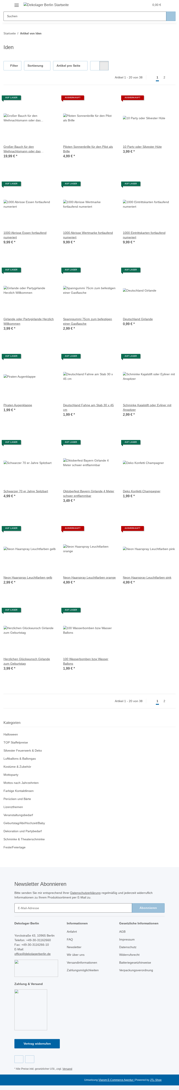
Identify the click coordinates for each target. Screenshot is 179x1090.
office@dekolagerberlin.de (32, 954)
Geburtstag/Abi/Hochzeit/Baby (24, 823)
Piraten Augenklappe (17, 405)
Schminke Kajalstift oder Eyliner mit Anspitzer (147, 407)
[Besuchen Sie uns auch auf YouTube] (29, 1059)
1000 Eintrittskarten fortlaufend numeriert (144, 235)
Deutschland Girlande (138, 319)
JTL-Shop (156, 1080)
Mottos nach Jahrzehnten (21, 782)
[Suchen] (171, 16)
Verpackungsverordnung (136, 970)
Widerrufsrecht (129, 954)
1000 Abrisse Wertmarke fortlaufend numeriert (88, 235)
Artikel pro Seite (68, 65)
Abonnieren (148, 908)
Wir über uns (75, 954)
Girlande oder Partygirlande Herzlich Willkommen (28, 321)
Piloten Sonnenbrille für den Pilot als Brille (88, 149)
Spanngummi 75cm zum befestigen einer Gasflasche (87, 321)
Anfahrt (72, 931)
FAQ (70, 939)
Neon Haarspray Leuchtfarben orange (89, 577)
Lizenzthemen (13, 807)
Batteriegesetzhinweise (135, 962)
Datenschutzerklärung (85, 893)
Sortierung (35, 65)
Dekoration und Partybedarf (22, 831)
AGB (122, 931)
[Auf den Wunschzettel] (48, 99)
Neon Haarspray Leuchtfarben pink (147, 577)
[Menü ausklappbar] (16, 3)
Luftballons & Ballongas (19, 758)
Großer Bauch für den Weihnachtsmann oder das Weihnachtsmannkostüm (22, 149)
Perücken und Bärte (17, 799)
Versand (67, 1068)
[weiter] (172, 77)
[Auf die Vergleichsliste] (37, 99)
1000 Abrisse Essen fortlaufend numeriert (24, 235)
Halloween (10, 734)
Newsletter (74, 947)
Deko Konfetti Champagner (141, 491)
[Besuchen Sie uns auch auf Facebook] (18, 1059)
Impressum (127, 939)
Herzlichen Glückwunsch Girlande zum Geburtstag (26, 661)
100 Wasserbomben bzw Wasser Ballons (85, 661)
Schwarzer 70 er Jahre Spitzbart (25, 491)
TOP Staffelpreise (15, 742)
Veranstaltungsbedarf (18, 815)
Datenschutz (127, 947)
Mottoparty (10, 774)
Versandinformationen (82, 962)
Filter (13, 65)
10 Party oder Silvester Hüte (142, 146)
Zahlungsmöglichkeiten (83, 970)
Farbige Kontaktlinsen (18, 791)
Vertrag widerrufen (37, 1043)
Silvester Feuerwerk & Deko (22, 750)
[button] (129, 4)
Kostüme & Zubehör (17, 766)
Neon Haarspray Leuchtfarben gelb (27, 577)
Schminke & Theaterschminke (24, 839)
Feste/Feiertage (14, 847)
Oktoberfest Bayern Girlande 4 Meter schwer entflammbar (88, 493)
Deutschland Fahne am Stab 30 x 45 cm (88, 407)
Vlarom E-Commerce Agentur (116, 1080)
